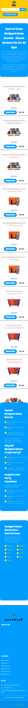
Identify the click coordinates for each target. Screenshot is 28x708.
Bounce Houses (5, 660)
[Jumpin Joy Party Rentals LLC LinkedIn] (15, 620)
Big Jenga (9, 427)
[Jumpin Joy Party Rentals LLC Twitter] (8, 620)
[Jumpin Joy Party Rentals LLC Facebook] (6, 620)
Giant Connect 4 (11, 422)
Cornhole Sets (10, 432)
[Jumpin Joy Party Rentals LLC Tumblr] (22, 620)
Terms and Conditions (18, 697)
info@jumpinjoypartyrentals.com (11, 685)
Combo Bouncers (5, 666)
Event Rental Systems (20, 705)
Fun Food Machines (6, 671)
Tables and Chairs (5, 668)
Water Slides (4, 663)
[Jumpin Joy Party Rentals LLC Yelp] (12, 620)
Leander (21, 549)
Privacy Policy (8, 697)
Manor (8, 560)
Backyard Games (5, 674)
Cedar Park (22, 553)
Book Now (10, 112)
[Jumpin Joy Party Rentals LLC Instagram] (17, 620)
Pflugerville (10, 546)
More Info (14, 108)
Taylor (20, 556)
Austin (8, 556)
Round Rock (10, 549)
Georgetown (22, 546)
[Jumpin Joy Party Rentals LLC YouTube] (10, 620)
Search (23, 9)
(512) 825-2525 (11, 14)
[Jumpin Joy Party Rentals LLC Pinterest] (19, 620)
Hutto (8, 553)
